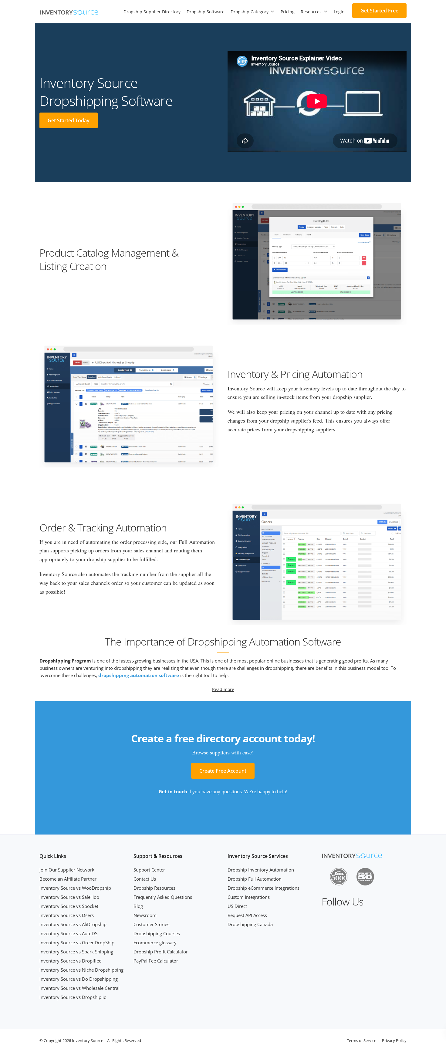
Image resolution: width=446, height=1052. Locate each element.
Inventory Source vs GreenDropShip (76, 942)
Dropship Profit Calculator (160, 952)
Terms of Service (361, 1040)
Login (339, 12)
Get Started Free (379, 10)
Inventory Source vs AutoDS (68, 933)
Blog (138, 906)
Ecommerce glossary (155, 942)
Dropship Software (206, 12)
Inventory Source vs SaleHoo (69, 897)
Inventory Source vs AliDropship (72, 924)
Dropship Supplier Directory (152, 12)
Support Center (149, 870)
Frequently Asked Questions (162, 897)
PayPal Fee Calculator (155, 961)
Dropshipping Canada (250, 924)
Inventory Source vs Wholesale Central (79, 988)
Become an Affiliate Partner (67, 879)
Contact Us (144, 879)
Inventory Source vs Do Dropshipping (78, 979)
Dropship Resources (154, 888)
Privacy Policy (394, 1040)
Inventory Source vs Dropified (70, 961)
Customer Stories (151, 924)
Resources (311, 12)
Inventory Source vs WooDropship (75, 888)
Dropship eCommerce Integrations (263, 888)
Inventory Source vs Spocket (68, 906)
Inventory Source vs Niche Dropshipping (81, 970)
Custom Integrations (249, 897)
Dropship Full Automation (255, 879)
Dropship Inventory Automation (261, 870)
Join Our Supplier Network (66, 870)
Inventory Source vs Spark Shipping (76, 952)
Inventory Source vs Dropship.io (72, 997)
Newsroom (145, 915)
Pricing (288, 12)
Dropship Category (250, 12)
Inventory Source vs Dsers (66, 915)
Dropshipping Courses (156, 933)
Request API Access (247, 915)
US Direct (237, 906)
